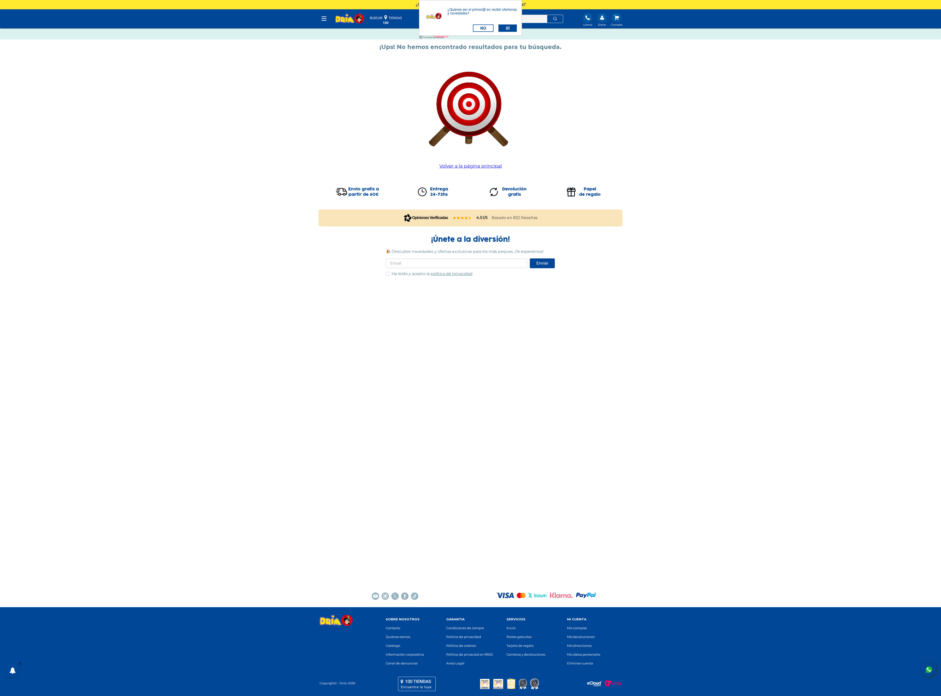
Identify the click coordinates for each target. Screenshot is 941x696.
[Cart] (616, 20)
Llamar (587, 24)
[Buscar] (555, 19)
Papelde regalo (590, 192)
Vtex (611, 684)
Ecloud (592, 683)
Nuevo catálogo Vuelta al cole (470, 37)
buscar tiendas (386, 19)
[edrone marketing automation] (431, 38)
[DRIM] (349, 19)
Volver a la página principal (470, 166)
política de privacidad (451, 273)
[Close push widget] (19, 663)
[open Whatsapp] (928, 669)
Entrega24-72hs (439, 192)
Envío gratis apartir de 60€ (363, 192)
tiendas (416, 683)
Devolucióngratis (514, 192)
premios (509, 683)
